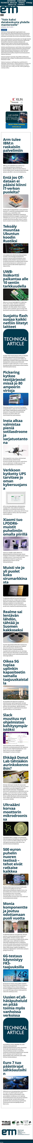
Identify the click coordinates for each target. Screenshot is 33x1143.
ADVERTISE (11, 1)
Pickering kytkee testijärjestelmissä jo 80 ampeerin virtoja (14, 381)
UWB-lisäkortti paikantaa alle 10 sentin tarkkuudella (15, 279)
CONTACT (21, 4)
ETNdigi (29, 2)
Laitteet (4, 30)
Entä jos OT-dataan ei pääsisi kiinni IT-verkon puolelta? (14, 184)
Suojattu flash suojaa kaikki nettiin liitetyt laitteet (15, 321)
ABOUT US (12, 4)
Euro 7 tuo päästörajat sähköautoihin (14, 1068)
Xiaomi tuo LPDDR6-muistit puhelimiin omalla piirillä (15, 527)
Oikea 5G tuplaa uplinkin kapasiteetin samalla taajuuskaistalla (15, 672)
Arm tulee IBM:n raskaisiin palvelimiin (13, 145)
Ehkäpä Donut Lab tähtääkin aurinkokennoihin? (15, 763)
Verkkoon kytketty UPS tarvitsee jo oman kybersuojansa (15, 479)
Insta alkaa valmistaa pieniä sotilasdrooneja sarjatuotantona (15, 431)
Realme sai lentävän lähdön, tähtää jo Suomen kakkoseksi (13, 620)
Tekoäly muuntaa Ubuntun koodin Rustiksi (11, 233)
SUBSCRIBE (21, 1)
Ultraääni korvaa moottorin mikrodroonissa (15, 812)
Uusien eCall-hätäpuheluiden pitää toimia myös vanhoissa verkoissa (15, 1006)
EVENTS (22, 2)
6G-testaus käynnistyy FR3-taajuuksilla (13, 961)
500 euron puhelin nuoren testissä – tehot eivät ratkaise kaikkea (12, 860)
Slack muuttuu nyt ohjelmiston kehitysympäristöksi (15, 722)
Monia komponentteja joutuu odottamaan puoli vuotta (15, 911)
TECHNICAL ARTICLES (9, 2)
